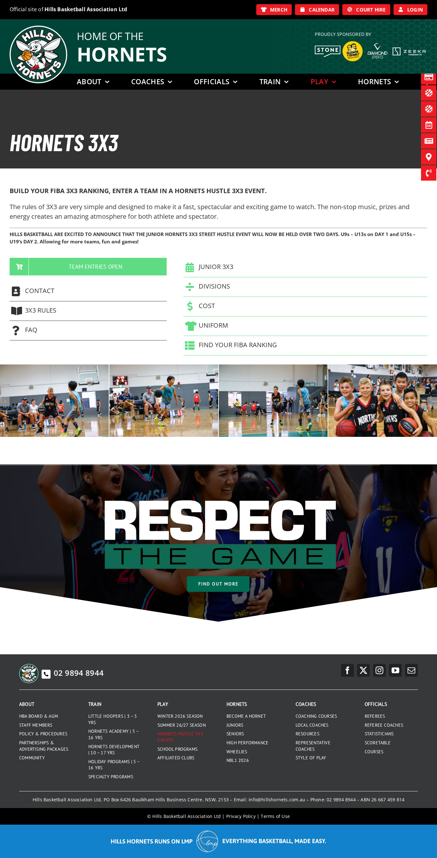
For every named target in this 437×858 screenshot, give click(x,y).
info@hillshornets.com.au (277, 800)
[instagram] (379, 670)
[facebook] (347, 670)
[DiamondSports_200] (377, 40)
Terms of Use (275, 816)
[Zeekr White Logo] (409, 48)
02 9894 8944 (79, 672)
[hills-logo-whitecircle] (38, 28)
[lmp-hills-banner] (218, 827)
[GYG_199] (352, 42)
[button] (88, 291)
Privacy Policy (241, 816)
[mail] (411, 670)
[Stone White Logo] (327, 48)
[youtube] (395, 670)
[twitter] (363, 670)
